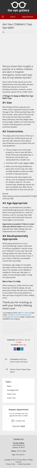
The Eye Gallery (21, 460)
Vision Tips (22, 345)
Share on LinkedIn (21, 349)
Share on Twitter (18, 349)
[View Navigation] (3, 17)
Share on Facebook (15, 349)
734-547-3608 (21, 451)
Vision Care (11, 394)
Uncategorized (12, 390)
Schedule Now (20, 421)
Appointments (27, 17)
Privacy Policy (10, 464)
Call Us (12, 17)
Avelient (28, 464)
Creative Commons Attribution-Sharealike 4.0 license (17, 316)
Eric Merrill (26, 313)
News (9, 386)
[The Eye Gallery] (18, 7)
